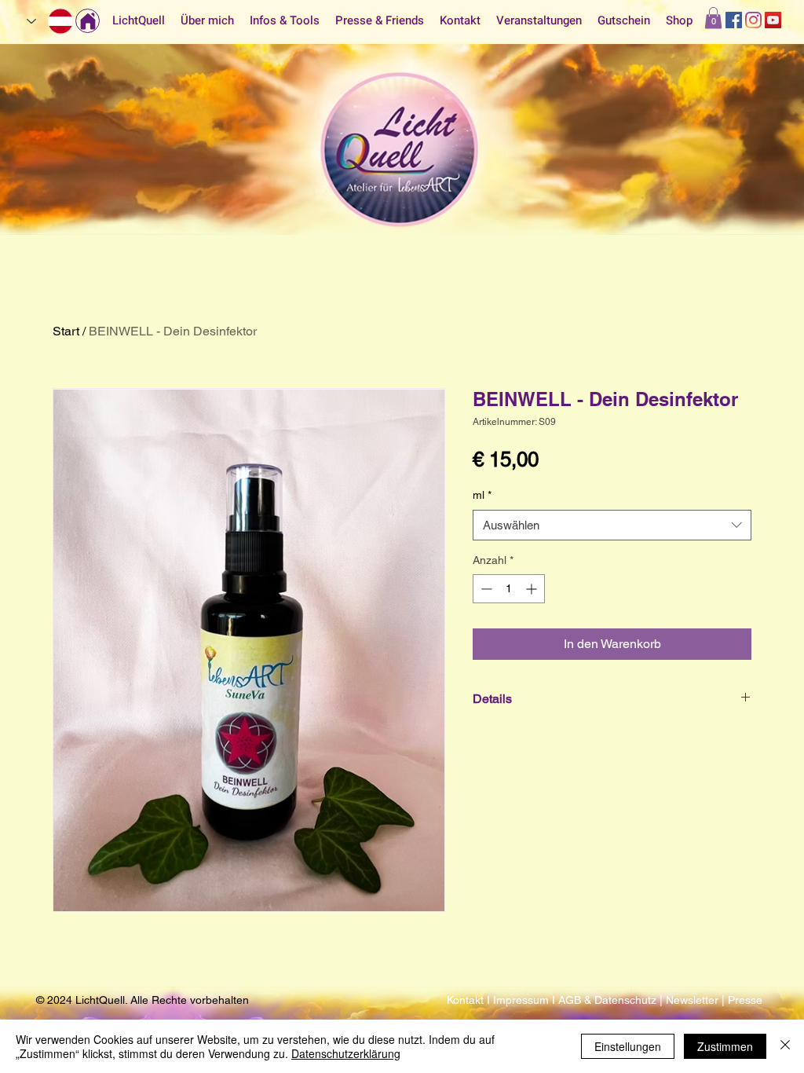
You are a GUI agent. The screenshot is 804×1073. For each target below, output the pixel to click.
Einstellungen (627, 1046)
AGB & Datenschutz (609, 1000)
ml (482, 495)
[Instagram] (753, 20)
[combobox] (612, 525)
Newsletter (692, 1000)
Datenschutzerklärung (345, 1053)
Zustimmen (725, 1046)
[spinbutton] (509, 588)
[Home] (87, 21)
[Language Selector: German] (51, 21)
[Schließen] (785, 1046)
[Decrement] (485, 588)
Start (66, 331)
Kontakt (467, 1000)
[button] (713, 17)
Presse (745, 1000)
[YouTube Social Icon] (773, 20)
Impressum (522, 1000)
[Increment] (533, 588)
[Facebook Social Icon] (733, 20)
